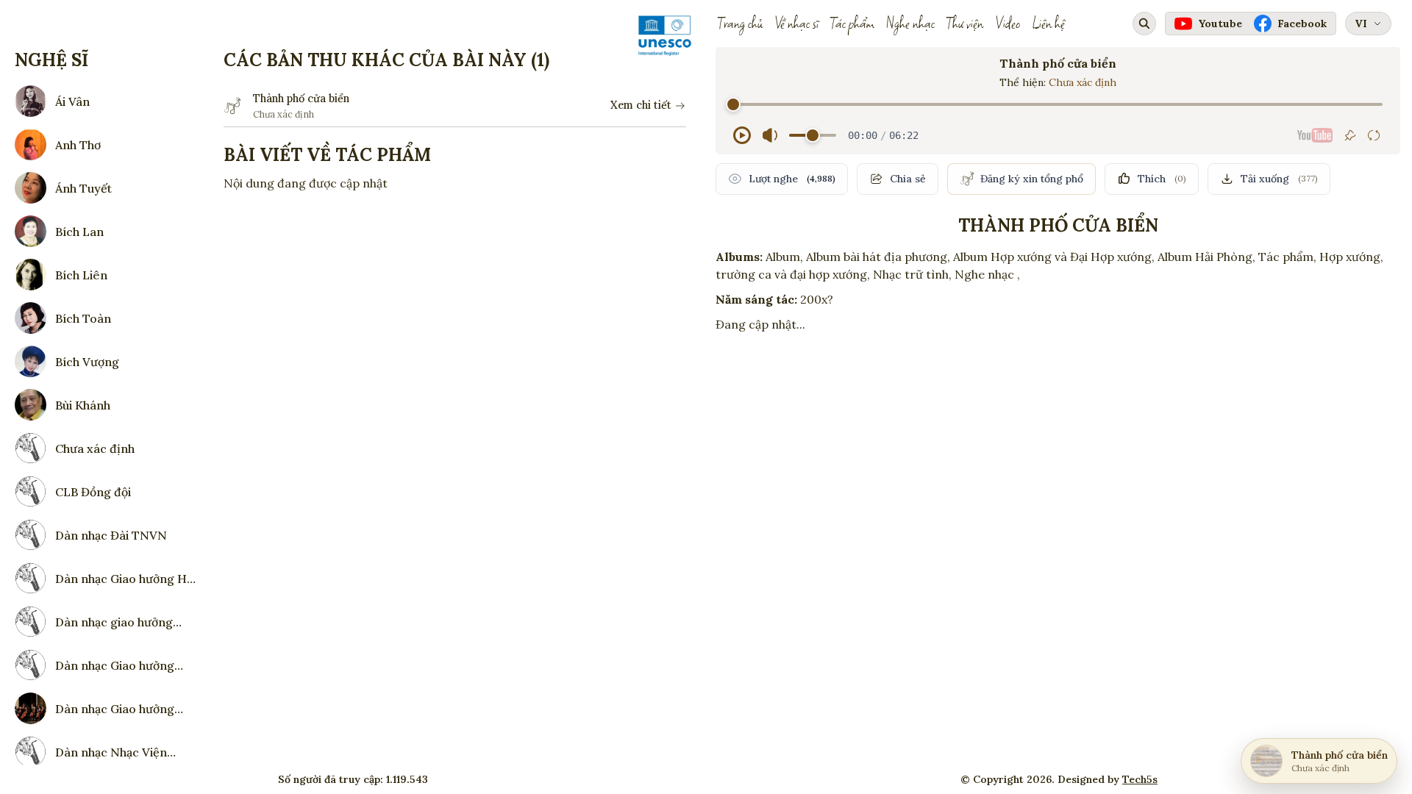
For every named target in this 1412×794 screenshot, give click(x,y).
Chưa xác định (1082, 82)
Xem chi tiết (640, 105)
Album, (784, 256)
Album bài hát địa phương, (878, 256)
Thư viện (964, 23)
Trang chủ (740, 23)
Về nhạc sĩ (796, 23)
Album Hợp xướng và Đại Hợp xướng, (1054, 256)
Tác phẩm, (1287, 256)
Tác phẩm (852, 23)
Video (1007, 23)
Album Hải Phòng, (1206, 256)
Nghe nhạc (910, 23)
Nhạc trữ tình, (912, 274)
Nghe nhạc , (987, 274)
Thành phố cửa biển (301, 98)
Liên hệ (1048, 23)
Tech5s (1140, 779)
